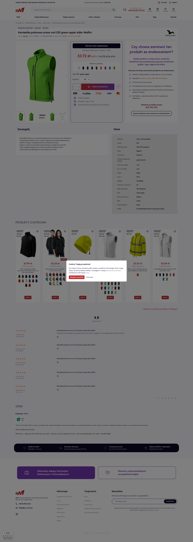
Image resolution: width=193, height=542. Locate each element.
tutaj (87, 273)
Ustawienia (89, 277)
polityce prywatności (113, 270)
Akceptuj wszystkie (76, 277)
